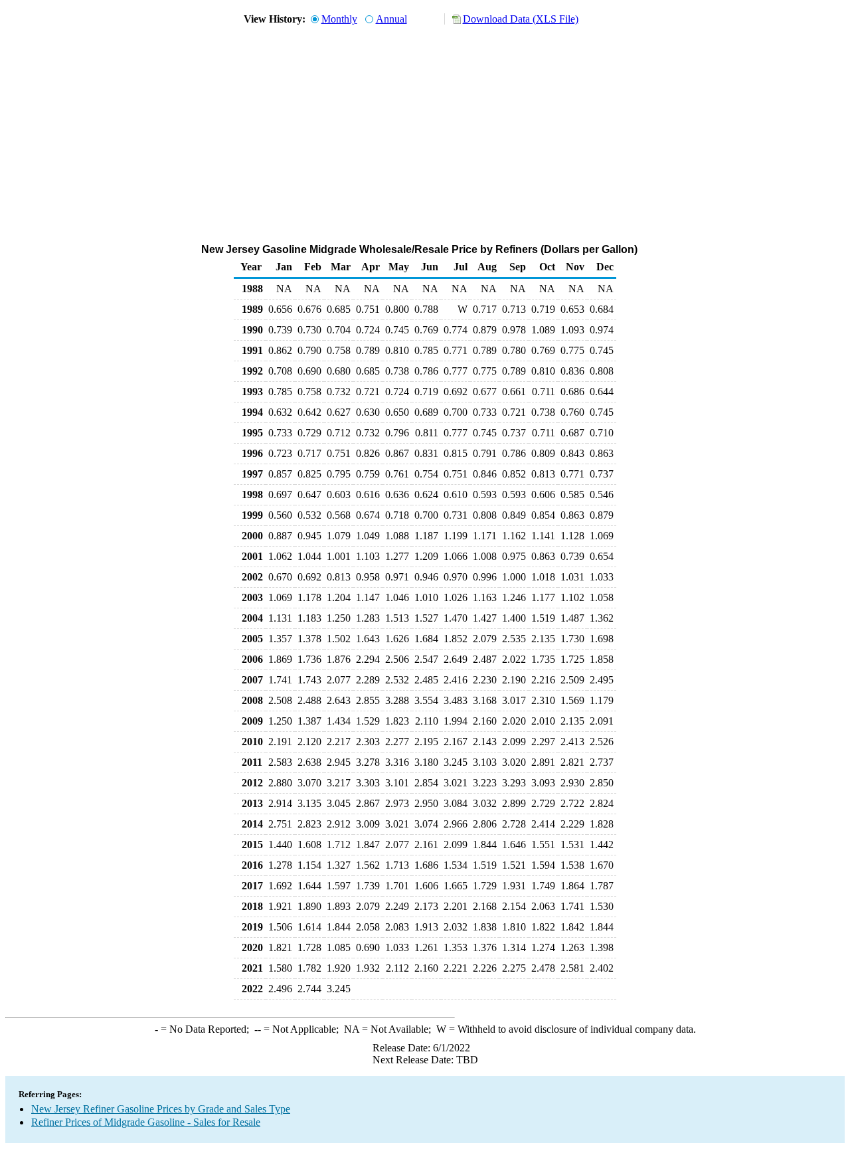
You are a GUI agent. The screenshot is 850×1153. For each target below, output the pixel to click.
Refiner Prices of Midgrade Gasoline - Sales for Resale (145, 1122)
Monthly (339, 19)
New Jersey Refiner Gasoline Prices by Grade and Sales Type (160, 1108)
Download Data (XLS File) (520, 19)
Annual (391, 19)
